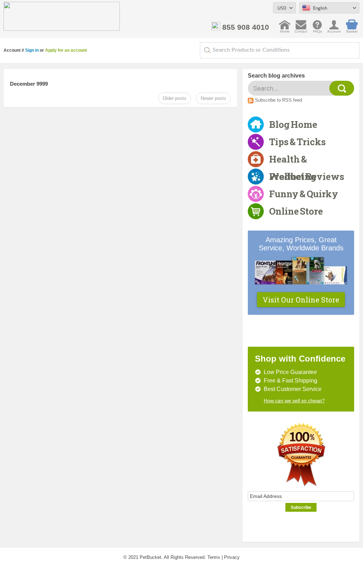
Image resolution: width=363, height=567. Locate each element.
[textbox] (279, 50)
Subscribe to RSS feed (278, 100)
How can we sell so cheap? (294, 400)
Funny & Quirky (303, 194)
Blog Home (293, 124)
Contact (301, 29)
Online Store (296, 211)
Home (285, 29)
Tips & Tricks (297, 142)
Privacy (232, 557)
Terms (213, 557)
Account (334, 29)
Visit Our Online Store (301, 299)
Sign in (32, 50)
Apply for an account (66, 50)
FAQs (317, 29)
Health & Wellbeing (292, 160)
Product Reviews (306, 176)
